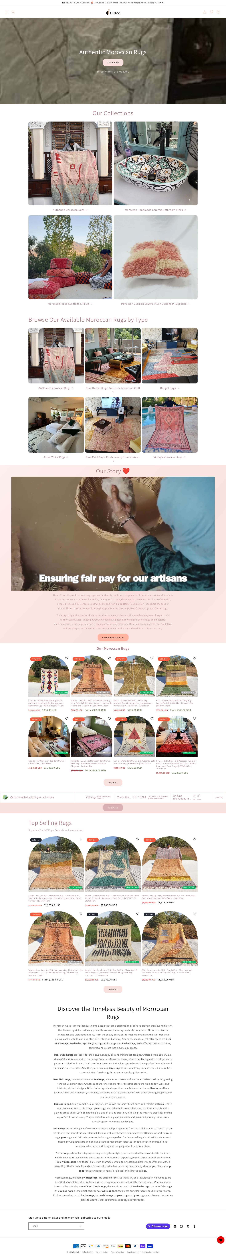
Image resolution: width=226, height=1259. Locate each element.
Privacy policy (102, 1252)
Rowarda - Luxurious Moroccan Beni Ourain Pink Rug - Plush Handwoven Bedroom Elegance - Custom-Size (91, 763)
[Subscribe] (80, 1226)
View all (113, 782)
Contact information (150, 1252)
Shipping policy (133, 1252)
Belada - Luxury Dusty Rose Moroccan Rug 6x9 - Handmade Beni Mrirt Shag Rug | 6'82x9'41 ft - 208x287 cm (169, 897)
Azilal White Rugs (54, 457)
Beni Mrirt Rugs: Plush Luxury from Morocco (113, 457)
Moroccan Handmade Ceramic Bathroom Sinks (154, 210)
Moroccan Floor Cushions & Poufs (68, 303)
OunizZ (76, 1252)
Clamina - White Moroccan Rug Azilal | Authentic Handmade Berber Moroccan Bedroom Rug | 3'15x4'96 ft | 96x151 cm (46, 703)
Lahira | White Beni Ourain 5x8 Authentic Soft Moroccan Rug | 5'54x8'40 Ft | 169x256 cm (134, 762)
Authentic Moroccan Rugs (68, 210)
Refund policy (87, 1252)
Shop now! (113, 62)
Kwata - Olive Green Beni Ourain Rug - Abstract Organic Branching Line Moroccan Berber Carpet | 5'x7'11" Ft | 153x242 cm (133, 703)
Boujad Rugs (168, 388)
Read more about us (113, 637)
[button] (6, 12)
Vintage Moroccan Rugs (168, 457)
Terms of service (117, 1252)
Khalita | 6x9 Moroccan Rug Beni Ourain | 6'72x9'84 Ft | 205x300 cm (47, 762)
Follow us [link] (113, 807)
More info (219, 797)
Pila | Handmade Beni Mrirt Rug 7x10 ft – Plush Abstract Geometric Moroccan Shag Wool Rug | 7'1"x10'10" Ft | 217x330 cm (167, 973)
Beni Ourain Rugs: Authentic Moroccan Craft (113, 388)
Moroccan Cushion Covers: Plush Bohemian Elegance (154, 303)
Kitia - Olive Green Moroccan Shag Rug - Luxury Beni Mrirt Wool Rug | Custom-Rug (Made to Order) (174, 703)
